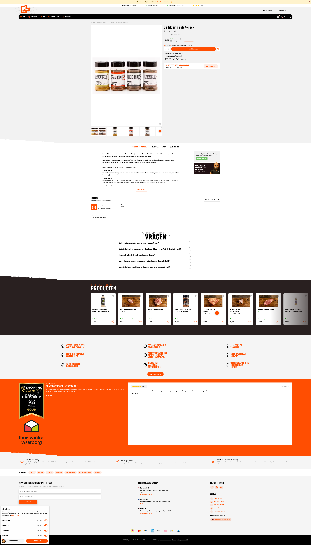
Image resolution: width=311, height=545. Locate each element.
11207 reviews (284, 386)
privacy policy (15, 515)
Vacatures (59, 472)
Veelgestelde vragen (158, 146)
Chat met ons (218, 498)
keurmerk (172, 56)
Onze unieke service (155, 374)
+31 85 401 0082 (219, 501)
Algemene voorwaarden (164, 540)
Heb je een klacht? (219, 511)
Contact (32, 472)
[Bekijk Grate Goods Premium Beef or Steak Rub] (185, 309)
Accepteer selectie (13, 541)
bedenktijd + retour (173, 53)
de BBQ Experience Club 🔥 (165, 2)
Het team (40, 472)
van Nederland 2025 (174, 59)
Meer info (39, 520)
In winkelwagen (193, 49)
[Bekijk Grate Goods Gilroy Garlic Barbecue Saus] (103, 309)
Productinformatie (139, 146)
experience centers (188, 41)
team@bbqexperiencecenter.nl (223, 508)
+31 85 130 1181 (219, 504)
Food (92, 22)
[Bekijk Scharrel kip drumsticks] (240, 309)
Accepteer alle (37, 541)
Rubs (112, 22)
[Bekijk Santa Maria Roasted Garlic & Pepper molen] (296, 309)
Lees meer (49, 395)
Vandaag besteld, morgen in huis (176, 5)
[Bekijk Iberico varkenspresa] (268, 309)
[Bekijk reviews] (198, 5)
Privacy (174, 540)
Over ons (49, 472)
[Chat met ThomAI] (207, 168)
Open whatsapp (202, 158)
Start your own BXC (183, 540)
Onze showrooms (70, 472)
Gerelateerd (174, 146)
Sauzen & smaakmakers (102, 22)
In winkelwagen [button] (112, 321)
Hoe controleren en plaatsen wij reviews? (102, 200)
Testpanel (97, 472)
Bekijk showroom (145, 494)
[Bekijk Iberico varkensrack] (158, 309)
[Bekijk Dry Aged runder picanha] (213, 309)
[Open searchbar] (290, 17)
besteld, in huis (172, 55)
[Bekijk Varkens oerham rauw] (130, 309)
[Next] (160, 131)
